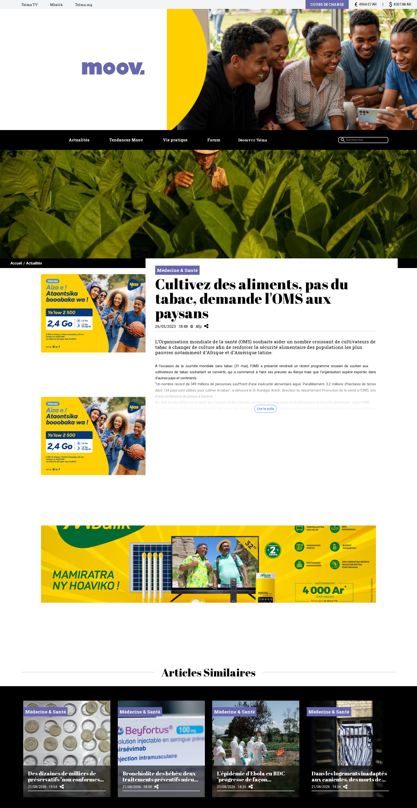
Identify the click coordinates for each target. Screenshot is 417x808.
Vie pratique (175, 139)
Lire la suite (265, 409)
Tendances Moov (126, 139)
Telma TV (29, 4)
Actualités (79, 139)
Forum (213, 139)
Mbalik (56, 4)
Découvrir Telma (252, 140)
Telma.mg (83, 4)
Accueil (16, 263)
